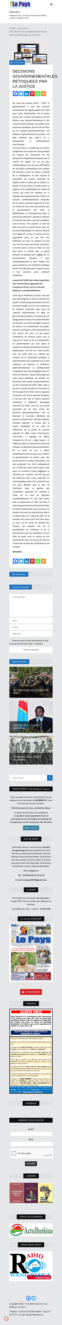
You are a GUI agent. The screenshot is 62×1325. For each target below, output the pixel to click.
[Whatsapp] (37, 93)
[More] (43, 93)
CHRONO (13, 15)
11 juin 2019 (18, 63)
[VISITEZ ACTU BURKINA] (31, 1229)
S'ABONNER (32, 992)
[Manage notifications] (6, 1318)
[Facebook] (15, 93)
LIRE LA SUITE (31, 828)
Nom (31, 1139)
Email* (31, 1129)
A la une (22, 28)
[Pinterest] (32, 93)
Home (12, 28)
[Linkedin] (26, 93)
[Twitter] (21, 93)
